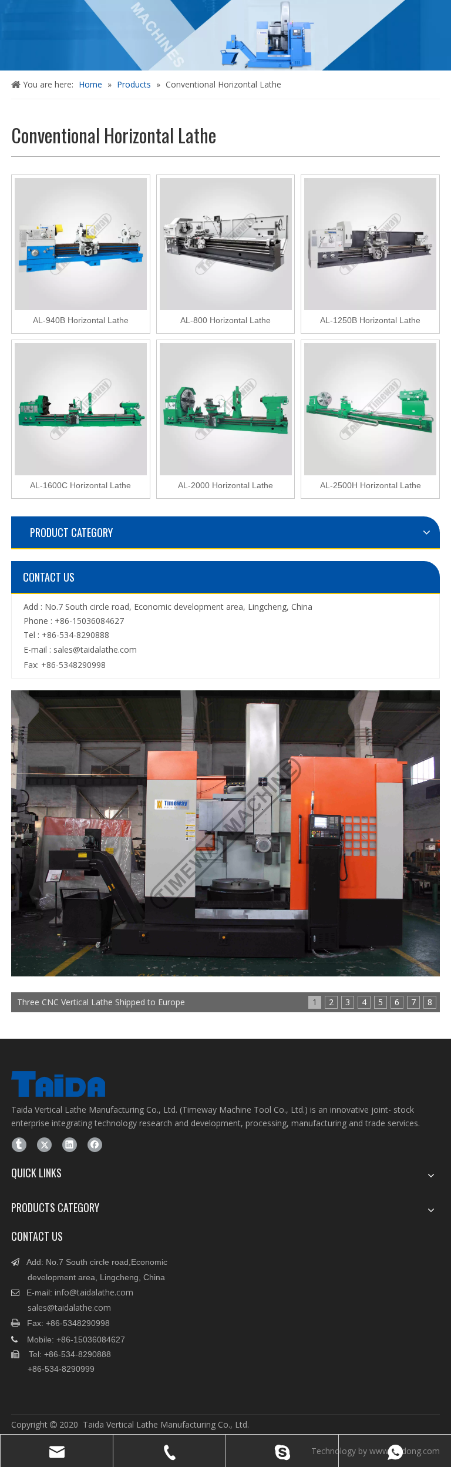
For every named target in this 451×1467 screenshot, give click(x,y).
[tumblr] (19, 1144)
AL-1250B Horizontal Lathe (370, 320)
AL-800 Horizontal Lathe (225, 320)
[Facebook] (94, 1144)
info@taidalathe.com (94, 1292)
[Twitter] (44, 1144)
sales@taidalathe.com (95, 649)
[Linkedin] (69, 1144)
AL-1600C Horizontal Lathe (80, 485)
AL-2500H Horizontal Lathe (370, 485)
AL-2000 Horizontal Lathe (225, 485)
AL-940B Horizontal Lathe (81, 320)
